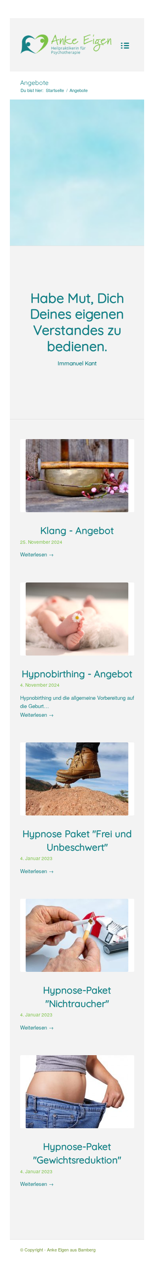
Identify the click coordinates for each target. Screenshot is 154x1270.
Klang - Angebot (77, 530)
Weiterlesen (37, 554)
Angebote (34, 82)
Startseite (55, 90)
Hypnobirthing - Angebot (77, 674)
